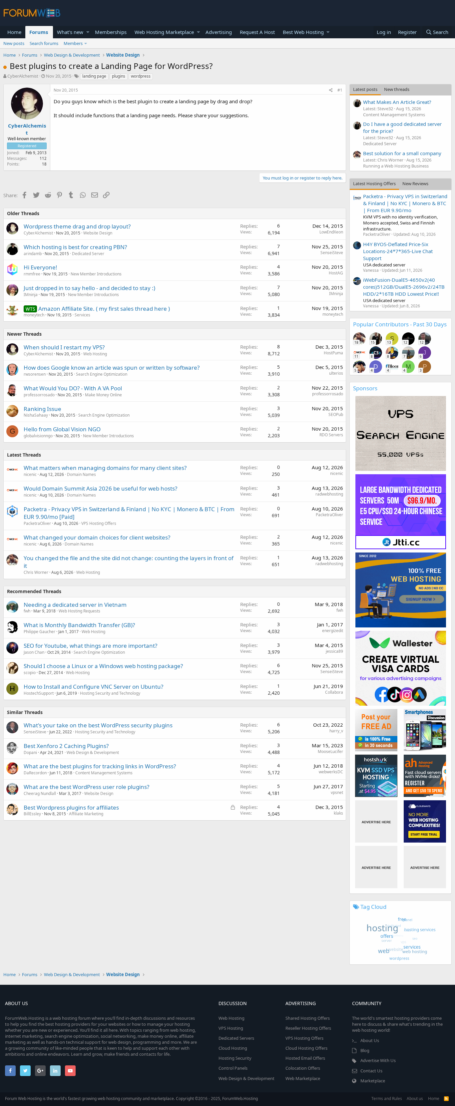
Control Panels (233, 1068)
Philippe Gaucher (39, 631)
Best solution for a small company (402, 153)
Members (73, 43)
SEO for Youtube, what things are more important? (90, 645)
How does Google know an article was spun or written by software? (112, 367)
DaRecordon (35, 773)
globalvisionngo (38, 436)
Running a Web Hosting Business (396, 166)
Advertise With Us (378, 1060)
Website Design (97, 233)
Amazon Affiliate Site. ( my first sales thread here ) (104, 308)
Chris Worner (36, 572)
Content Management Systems (104, 773)
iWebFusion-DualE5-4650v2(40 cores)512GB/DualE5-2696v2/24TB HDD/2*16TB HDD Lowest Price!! (404, 286)
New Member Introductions (96, 274)
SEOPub (335, 414)
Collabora (334, 692)
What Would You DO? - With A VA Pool (73, 388)
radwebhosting (329, 494)
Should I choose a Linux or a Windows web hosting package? (103, 666)
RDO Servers (331, 435)
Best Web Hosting (303, 32)
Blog (364, 1050)
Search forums (44, 43)
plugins (118, 76)
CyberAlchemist (22, 76)
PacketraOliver (37, 523)
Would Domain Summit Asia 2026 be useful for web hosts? (100, 488)
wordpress (141, 76)
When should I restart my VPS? (64, 347)
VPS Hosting (231, 1028)
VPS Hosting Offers (98, 523)
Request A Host (257, 32)
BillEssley (32, 814)
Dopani (30, 752)
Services (82, 315)
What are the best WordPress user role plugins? (86, 787)
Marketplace (372, 1081)
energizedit (332, 630)
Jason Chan (34, 652)
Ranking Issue (42, 409)
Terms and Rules (386, 1098)
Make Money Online (103, 395)
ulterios (336, 373)
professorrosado (39, 395)
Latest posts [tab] (365, 89)
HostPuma (333, 353)
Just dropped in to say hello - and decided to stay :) (89, 288)
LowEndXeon (331, 232)
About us (415, 1098)
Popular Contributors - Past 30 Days (400, 324)
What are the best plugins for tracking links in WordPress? (100, 766)
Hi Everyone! (40, 267)
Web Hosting (95, 354)
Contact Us (371, 1071)
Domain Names (81, 474)
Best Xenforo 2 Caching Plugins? (66, 746)
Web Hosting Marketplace (164, 32)
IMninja (31, 294)
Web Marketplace (302, 1078)
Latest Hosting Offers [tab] (374, 183)
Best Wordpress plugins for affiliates (71, 807)
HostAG (336, 273)
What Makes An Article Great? (397, 102)
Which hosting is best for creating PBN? (75, 247)
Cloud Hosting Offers (306, 1048)
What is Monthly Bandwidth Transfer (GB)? (79, 625)
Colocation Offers (302, 1068)
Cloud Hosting (233, 1048)
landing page (94, 76)
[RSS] (446, 1098)
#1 (339, 90)
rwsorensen (35, 374)
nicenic (30, 474)
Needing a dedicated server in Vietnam (75, 604)
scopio (30, 672)
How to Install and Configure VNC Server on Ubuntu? (93, 686)
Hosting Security (235, 1058)
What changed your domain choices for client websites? (97, 537)
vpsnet (337, 792)
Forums (38, 32)
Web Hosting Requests (79, 611)
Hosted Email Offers (305, 1058)
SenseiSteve (331, 252)
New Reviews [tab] (415, 183)
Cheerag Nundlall (40, 793)
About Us (369, 1040)
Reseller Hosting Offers (308, 1028)
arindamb (33, 253)
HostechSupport (39, 693)
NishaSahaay (36, 415)
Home (14, 32)
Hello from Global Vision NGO (62, 429)
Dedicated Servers (236, 1038)
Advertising (219, 32)
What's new (70, 32)
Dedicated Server (88, 253)
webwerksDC (331, 772)
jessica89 (334, 651)
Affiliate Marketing (86, 814)
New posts (13, 43)
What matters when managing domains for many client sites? (105, 468)
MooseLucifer (330, 751)
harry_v (336, 731)
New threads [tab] (396, 89)
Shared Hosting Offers (307, 1018)
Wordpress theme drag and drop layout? (77, 226)
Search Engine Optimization (101, 374)
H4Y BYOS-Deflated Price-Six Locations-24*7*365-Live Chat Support (398, 251)
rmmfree (32, 274)
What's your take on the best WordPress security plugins (98, 725)
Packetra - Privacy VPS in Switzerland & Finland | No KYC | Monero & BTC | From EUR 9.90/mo (405, 203)
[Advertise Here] (376, 821)
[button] (88, 32)
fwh (339, 610)
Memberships (111, 32)
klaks (338, 813)
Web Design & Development (93, 752)
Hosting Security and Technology (110, 693)
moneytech (34, 315)
